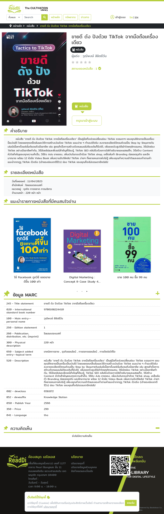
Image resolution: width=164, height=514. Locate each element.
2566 (47, 403)
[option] (32, 248)
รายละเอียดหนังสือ (27, 172)
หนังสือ (83, 106)
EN (136, 18)
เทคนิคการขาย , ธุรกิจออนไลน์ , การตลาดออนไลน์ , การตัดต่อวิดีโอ (79, 351)
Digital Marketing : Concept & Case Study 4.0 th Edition (82, 279)
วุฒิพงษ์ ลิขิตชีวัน (53, 318)
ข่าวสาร (85, 17)
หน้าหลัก (55, 17)
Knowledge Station (55, 397)
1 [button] (77, 291)
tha (46, 415)
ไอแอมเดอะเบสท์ (52, 333)
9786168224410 (54, 309)
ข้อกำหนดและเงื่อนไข (82, 471)
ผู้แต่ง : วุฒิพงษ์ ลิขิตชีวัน (89, 56)
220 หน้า (49, 342)
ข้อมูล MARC (24, 294)
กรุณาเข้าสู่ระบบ (87, 120)
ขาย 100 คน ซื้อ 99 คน (132, 277)
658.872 (49, 391)
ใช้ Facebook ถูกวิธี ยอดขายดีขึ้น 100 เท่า (32, 279)
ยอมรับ (131, 503)
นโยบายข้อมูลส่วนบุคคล (84, 467)
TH (131, 18)
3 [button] (86, 291)
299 (46, 409)
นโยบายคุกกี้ (77, 463)
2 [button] (82, 291)
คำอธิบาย (18, 130)
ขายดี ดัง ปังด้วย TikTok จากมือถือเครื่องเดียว (115, 39)
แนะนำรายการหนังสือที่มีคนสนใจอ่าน (43, 201)
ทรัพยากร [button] (70, 17)
